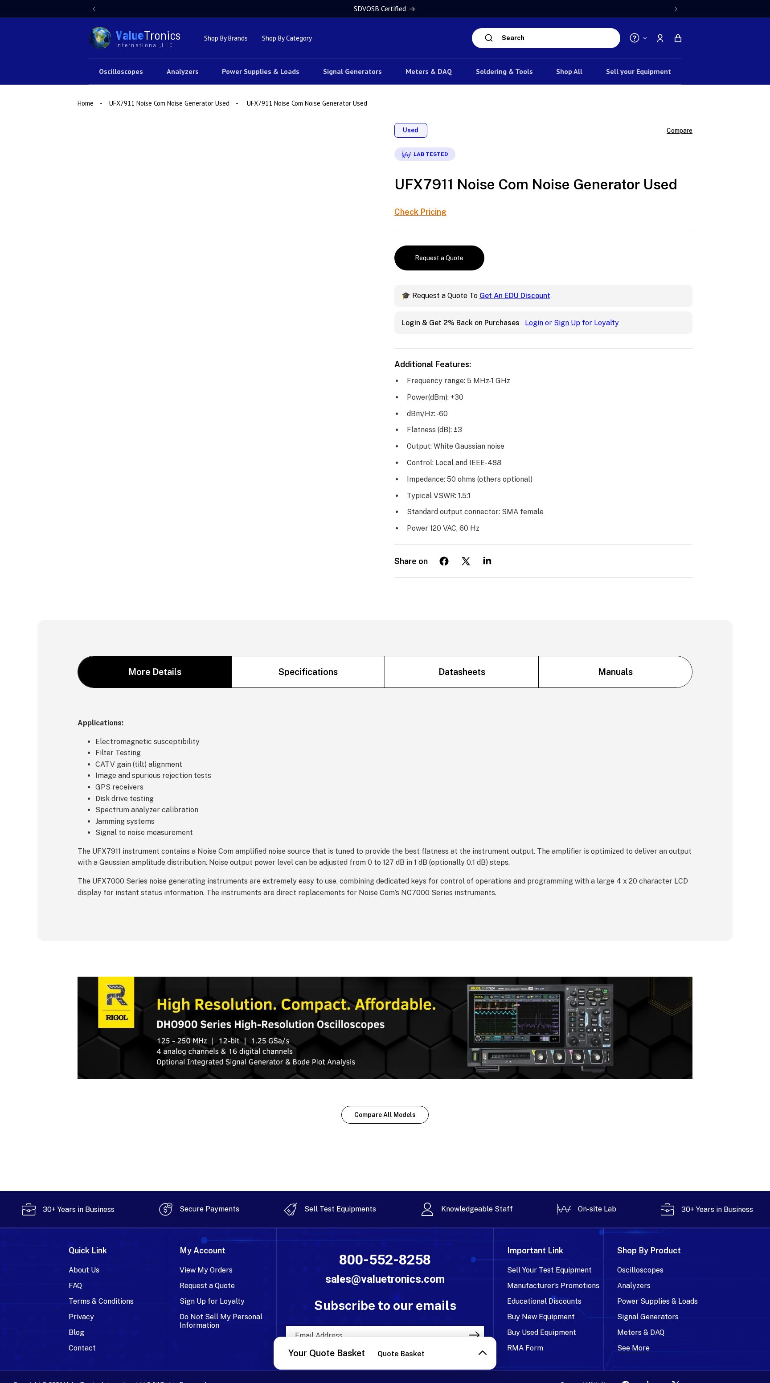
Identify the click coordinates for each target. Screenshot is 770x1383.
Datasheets (461, 672)
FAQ (75, 1285)
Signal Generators (648, 1317)
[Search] (489, 38)
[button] (678, 38)
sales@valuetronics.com (385, 1279)
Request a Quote (439, 258)
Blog (76, 1332)
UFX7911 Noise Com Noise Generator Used (169, 103)
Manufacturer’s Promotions (553, 1285)
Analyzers (634, 1285)
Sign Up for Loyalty (212, 1301)
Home (86, 103)
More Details (154, 672)
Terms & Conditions (101, 1301)
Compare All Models (385, 1114)
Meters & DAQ (640, 1332)
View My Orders (206, 1270)
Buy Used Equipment (541, 1332)
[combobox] (558, 38)
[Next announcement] (676, 8)
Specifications (308, 672)
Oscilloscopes (640, 1270)
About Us (84, 1270)
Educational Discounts (544, 1301)
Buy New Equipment (541, 1317)
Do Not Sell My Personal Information (221, 1321)
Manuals (615, 672)
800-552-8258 (385, 1260)
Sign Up (567, 323)
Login (534, 323)
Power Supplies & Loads (657, 1301)
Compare (679, 130)
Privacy (81, 1317)
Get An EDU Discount (514, 295)
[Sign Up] (474, 1335)
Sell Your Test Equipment (549, 1270)
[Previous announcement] (94, 8)
